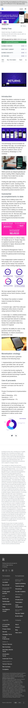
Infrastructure (19, 599)
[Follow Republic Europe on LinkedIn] (12, 570)
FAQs (3, 607)
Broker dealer (19, 616)
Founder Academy (20, 591)
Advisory (17, 597)
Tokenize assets (19, 586)
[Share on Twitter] (11, 435)
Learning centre (6, 604)
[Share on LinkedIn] (16, 435)
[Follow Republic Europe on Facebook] (3, 570)
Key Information (11, 60)
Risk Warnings (17, 456)
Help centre (18, 632)
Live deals (5, 582)
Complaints (5, 669)
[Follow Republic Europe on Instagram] (6, 570)
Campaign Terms (7, 634)
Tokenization (18, 602)
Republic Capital (19, 613)
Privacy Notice (6, 629)
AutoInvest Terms (7, 658)
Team (20, 60)
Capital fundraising (20, 583)
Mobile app (5, 598)
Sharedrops (18, 589)
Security (4, 631)
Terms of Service (7, 644)
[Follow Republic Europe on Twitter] (9, 570)
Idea (3, 60)
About (17, 624)
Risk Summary (6, 647)
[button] (25, 9)
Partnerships (5, 601)
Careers (17, 627)
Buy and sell (5, 585)
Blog (16, 630)
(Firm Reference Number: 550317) (13, 677)
